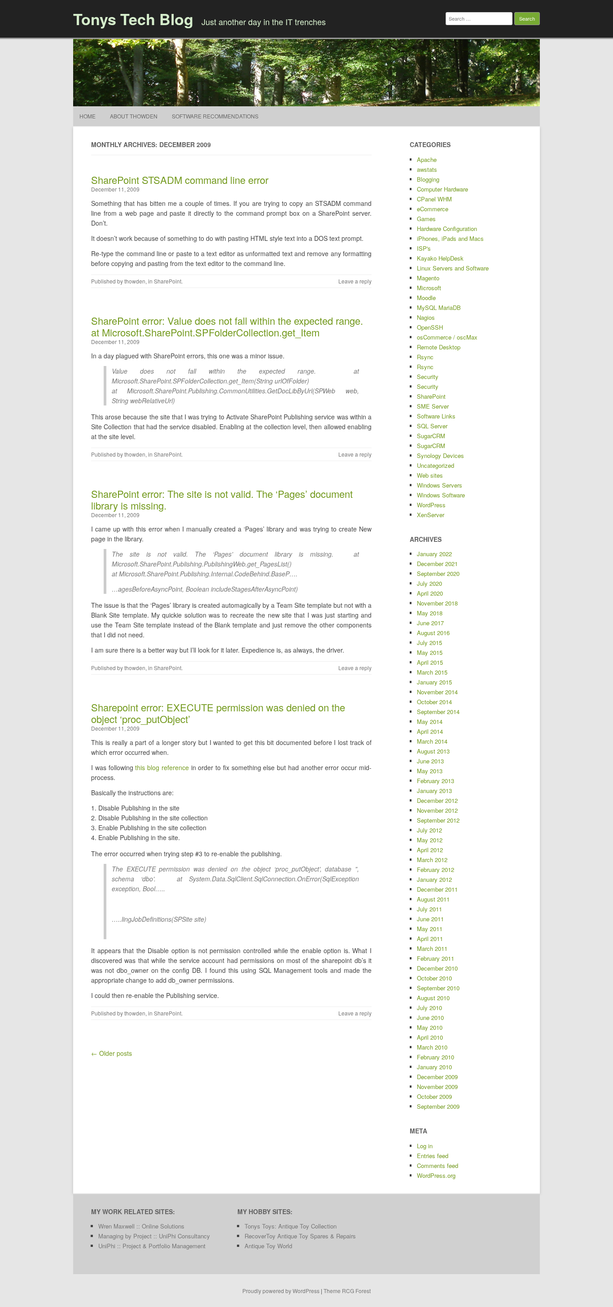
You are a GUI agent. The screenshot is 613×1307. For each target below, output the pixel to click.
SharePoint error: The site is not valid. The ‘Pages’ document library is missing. (222, 499)
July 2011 (429, 909)
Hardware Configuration (447, 228)
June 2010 (430, 1017)
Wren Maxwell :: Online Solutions (141, 1226)
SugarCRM (431, 435)
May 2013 (429, 771)
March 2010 (432, 1047)
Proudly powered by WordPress (281, 1290)
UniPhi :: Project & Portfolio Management (152, 1246)
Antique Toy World (268, 1246)
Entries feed (432, 1155)
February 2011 (435, 958)
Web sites (430, 475)
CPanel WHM (434, 199)
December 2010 (437, 968)
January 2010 (434, 1067)
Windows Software (441, 495)
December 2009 (437, 1076)
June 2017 (430, 623)
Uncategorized (435, 465)
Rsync (425, 357)
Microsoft (429, 287)
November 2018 (437, 603)
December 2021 (437, 563)
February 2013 (435, 780)
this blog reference (162, 767)
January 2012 (434, 879)
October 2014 (434, 701)
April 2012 (430, 849)
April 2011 (430, 938)
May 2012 (429, 840)
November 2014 (437, 692)
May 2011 (429, 928)
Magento (428, 278)
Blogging (428, 179)
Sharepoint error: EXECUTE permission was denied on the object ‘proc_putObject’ (218, 713)
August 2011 (433, 899)
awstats (427, 169)
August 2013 (433, 751)
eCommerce (432, 209)
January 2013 (434, 790)
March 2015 (432, 672)
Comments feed (437, 1165)
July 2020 (429, 583)
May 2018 (429, 613)
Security (427, 376)
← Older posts (111, 1053)
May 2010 (429, 1027)
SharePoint (167, 281)
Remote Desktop (438, 347)
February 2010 (435, 1057)
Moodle (426, 297)
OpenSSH (430, 327)
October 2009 (434, 1096)
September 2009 (438, 1106)
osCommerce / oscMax (447, 337)
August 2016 (433, 632)
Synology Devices (440, 455)
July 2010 (429, 1007)
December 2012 (437, 800)
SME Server (433, 406)
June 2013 (430, 761)
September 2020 (438, 573)
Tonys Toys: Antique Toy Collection (291, 1226)
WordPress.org (436, 1175)
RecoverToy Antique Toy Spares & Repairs (300, 1236)
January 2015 (434, 682)
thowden (134, 281)
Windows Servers (439, 485)
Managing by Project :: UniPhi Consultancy (154, 1236)
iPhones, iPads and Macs (450, 238)
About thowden (134, 116)
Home (87, 116)
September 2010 (438, 988)
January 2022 (434, 553)
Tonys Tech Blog (133, 19)
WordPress (431, 505)
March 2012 (432, 859)
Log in (425, 1145)
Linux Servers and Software (453, 268)
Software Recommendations (215, 116)
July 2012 (429, 830)
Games (426, 218)
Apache (427, 159)
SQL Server (432, 426)
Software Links (436, 416)
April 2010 (430, 1037)
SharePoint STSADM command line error (179, 180)
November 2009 (437, 1086)
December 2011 (437, 889)
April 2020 (430, 593)
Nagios (426, 317)
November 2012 (437, 810)
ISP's (424, 248)
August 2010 (433, 997)
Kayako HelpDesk (440, 258)
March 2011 (432, 948)
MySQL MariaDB (439, 307)
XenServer (430, 514)
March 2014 (432, 741)
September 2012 (438, 820)
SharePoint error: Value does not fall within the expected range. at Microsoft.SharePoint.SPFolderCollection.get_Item (227, 326)
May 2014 (429, 721)
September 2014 (438, 711)
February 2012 (435, 869)
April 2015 (430, 662)
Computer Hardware (442, 189)
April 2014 (430, 731)
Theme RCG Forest (347, 1290)
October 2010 (434, 978)
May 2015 (429, 652)
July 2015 (429, 642)
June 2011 (430, 919)
